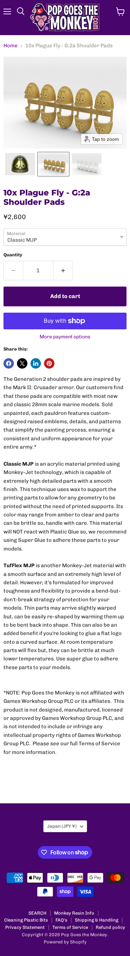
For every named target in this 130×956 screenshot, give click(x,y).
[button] (20, 164)
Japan (62, 826)
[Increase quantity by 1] (63, 270)
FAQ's (61, 920)
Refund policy (110, 927)
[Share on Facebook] (8, 363)
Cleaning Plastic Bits (26, 920)
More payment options (65, 337)
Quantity (12, 254)
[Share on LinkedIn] (36, 363)
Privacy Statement (25, 927)
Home (10, 46)
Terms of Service (70, 927)
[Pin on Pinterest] (49, 363)
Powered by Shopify (65, 942)
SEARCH (37, 913)
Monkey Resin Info (74, 913)
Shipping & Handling (96, 920)
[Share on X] (22, 363)
